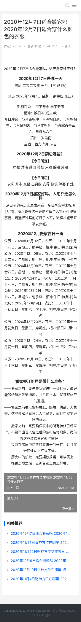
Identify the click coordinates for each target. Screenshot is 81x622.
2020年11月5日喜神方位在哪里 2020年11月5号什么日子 (40, 542)
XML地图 (44, 615)
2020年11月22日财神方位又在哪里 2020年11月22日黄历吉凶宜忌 (40, 551)
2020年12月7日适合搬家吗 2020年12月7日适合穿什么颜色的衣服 (40, 533)
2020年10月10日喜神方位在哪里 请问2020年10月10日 (40, 570)
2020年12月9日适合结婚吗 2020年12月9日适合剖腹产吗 (40, 560)
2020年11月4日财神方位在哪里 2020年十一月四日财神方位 (40, 579)
